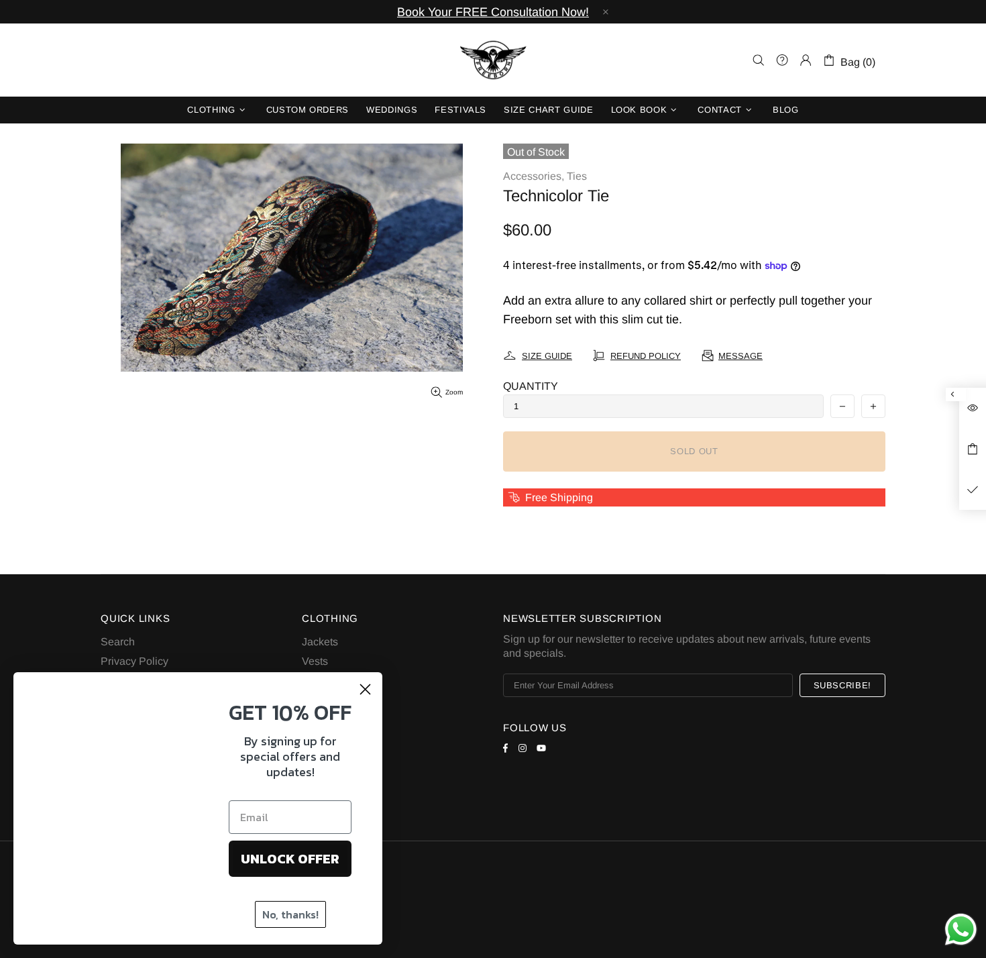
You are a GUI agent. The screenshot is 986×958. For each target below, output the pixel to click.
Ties (577, 176)
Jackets (320, 641)
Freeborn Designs (493, 60)
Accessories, (533, 176)
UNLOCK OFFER (290, 857)
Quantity (530, 386)
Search (118, 641)
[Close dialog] (365, 684)
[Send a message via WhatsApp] (960, 929)
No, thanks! (290, 912)
